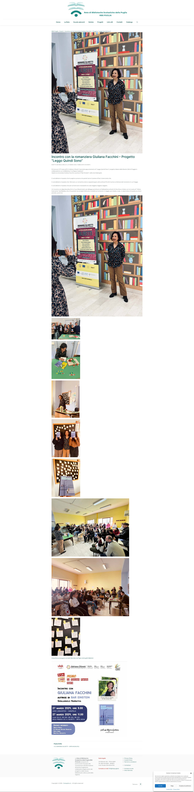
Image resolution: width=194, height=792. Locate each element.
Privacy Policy (176, 789)
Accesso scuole (128, 768)
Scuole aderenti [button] (79, 22)
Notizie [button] (91, 22)
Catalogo (129, 22)
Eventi (88, 164)
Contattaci (127, 765)
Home (58, 22)
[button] (191, 773)
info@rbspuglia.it (114, 768)
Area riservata (128, 770)
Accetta (160, 785)
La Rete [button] (67, 22)
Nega (172, 785)
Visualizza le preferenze (185, 785)
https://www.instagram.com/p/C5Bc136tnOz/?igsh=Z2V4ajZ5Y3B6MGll (72, 658)
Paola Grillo (62, 164)
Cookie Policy (169, 789)
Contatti (119, 22)
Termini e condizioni (130, 762)
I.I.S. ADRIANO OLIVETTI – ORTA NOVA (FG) (66, 746)
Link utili (110, 22)
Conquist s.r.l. (67, 783)
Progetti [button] (100, 22)
